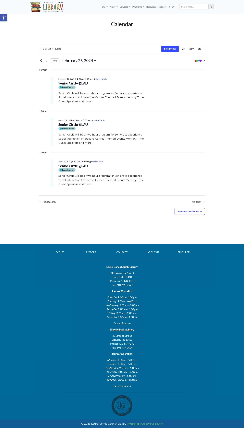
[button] (3, 17)
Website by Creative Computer (145, 423)
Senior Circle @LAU (73, 83)
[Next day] (46, 60)
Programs (137, 6)
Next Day (196, 201)
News (113, 6)
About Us (153, 252)
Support (162, 6)
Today (55, 60)
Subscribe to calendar (188, 211)
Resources (151, 6)
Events (60, 252)
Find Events (170, 48)
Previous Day (49, 201)
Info (104, 6)
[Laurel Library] (47, 6)
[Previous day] (41, 60)
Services (124, 6)
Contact (122, 252)
